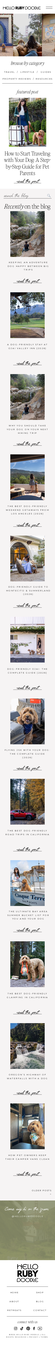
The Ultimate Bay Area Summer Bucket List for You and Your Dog (28, 915)
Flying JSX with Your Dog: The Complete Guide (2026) (27, 754)
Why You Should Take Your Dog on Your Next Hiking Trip (27, 429)
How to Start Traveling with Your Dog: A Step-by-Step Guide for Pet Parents (27, 163)
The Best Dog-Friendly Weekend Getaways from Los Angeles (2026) (27, 510)
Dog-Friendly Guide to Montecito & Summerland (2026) (28, 590)
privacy (33, 1337)
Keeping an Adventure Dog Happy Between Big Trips (28, 266)
